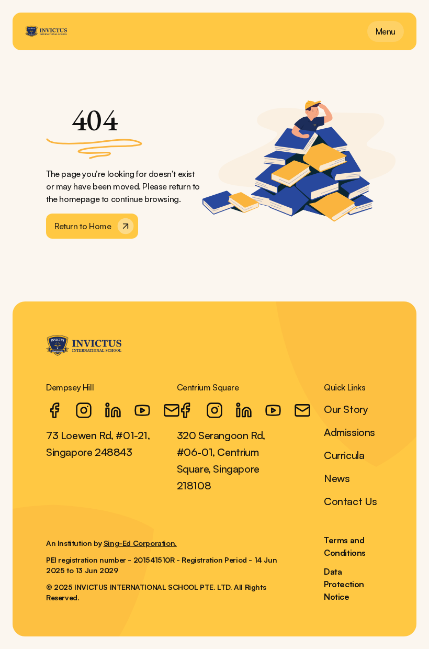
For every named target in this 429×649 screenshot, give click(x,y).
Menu (386, 31)
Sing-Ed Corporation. (140, 543)
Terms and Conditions (345, 546)
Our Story (346, 409)
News (336, 478)
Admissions (349, 432)
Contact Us (350, 501)
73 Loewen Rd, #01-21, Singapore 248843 (98, 443)
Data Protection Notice (344, 584)
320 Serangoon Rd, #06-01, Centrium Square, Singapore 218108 (221, 460)
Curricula (344, 455)
